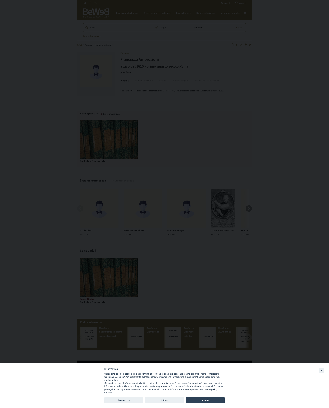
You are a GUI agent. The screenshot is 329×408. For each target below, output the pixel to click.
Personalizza (124, 400)
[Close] (321, 370)
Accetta (205, 400)
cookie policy (210, 389)
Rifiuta (164, 400)
